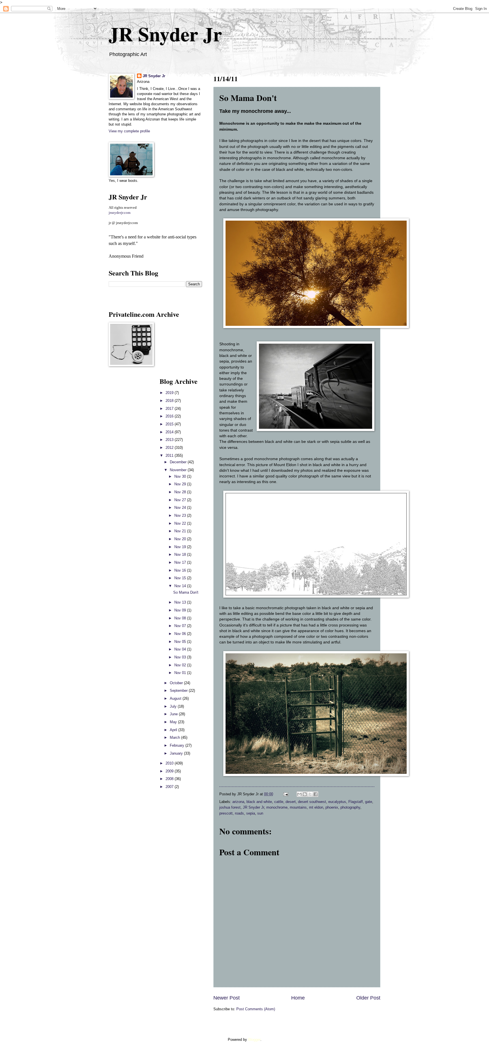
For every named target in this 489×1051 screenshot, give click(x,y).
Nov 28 (180, 492)
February (177, 745)
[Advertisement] (126, 461)
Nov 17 (180, 562)
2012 (170, 447)
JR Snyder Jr (165, 33)
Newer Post (226, 998)
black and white (259, 802)
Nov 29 (180, 484)
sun (260, 813)
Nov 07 (180, 626)
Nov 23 (180, 515)
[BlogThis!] (305, 794)
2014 (170, 432)
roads (239, 813)
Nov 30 (180, 476)
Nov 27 (180, 500)
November (179, 470)
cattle (278, 802)
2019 (170, 393)
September (179, 690)
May (174, 722)
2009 (170, 771)
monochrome (277, 807)
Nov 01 (180, 673)
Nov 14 (180, 586)
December (179, 462)
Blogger (254, 1039)
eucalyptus (337, 802)
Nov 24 (180, 507)
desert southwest (312, 802)
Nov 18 (180, 554)
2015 (170, 424)
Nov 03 (180, 657)
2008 (170, 779)
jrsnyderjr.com (119, 213)
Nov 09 (180, 610)
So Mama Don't (185, 592)
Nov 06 (180, 634)
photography (350, 807)
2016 (170, 416)
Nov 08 (180, 618)
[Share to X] (310, 794)
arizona (238, 802)
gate (368, 802)
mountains (298, 807)
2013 (170, 440)
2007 (170, 787)
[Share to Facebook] (315, 794)
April (174, 730)
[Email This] (299, 794)
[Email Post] (285, 794)
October (177, 683)
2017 (170, 408)
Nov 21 (180, 531)
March (175, 737)
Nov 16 (180, 570)
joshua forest (230, 807)
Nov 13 (180, 602)
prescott (226, 813)
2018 (170, 401)
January (177, 753)
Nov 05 (180, 641)
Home (298, 998)
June (174, 714)
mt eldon (316, 807)
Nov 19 (180, 547)
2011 (170, 455)
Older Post (368, 998)
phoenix (331, 807)
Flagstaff (355, 802)
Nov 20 (180, 539)
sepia (250, 813)
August (176, 698)
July (174, 706)
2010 (170, 763)
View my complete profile (129, 131)
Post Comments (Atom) (255, 1009)
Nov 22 (180, 523)
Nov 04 (180, 649)
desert (291, 802)
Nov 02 (180, 665)
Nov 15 (180, 578)
